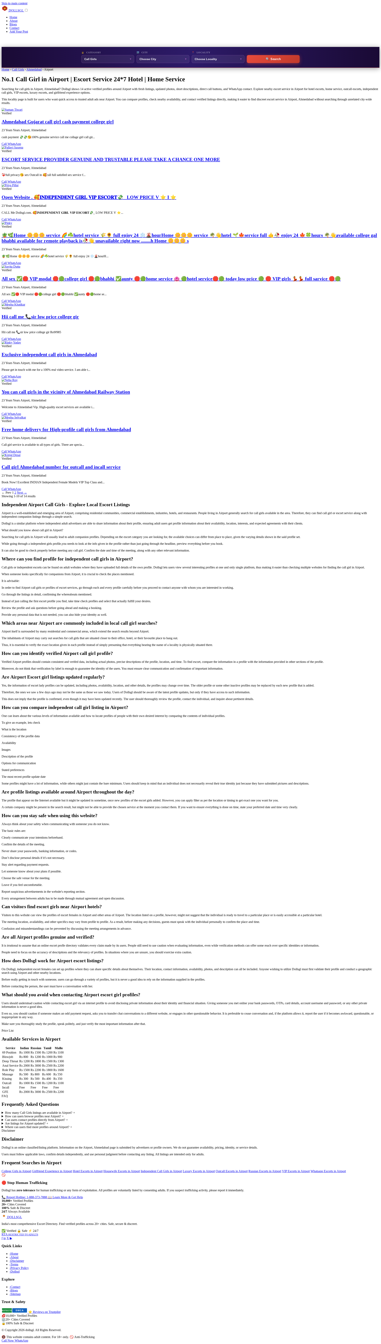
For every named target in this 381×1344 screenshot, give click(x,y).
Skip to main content (14, 3)
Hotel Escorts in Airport (88, 1171)
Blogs (13, 24)
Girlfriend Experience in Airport (52, 1171)
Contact (14, 28)
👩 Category (91, 52)
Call (5, 144)
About (13, 20)
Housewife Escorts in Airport (121, 1171)
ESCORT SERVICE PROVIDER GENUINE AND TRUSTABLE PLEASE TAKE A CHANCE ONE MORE (111, 159)
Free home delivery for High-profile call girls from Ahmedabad (66, 429)
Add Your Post (19, 31)
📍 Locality (201, 52)
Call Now (8, 1340)
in (4, 1238)
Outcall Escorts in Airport (232, 1171)
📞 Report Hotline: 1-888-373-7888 (25, 1197)
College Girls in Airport (16, 1171)
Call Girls (18, 69)
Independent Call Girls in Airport (161, 1171)
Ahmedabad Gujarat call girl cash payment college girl (58, 121)
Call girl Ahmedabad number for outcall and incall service (61, 467)
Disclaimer (17, 1260)
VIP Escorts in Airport (296, 1171)
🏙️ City (142, 52)
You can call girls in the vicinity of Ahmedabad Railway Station (66, 391)
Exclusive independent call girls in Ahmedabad (49, 354)
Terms (14, 1264)
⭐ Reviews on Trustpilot (44, 1312)
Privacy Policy (19, 1268)
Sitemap (15, 1294)
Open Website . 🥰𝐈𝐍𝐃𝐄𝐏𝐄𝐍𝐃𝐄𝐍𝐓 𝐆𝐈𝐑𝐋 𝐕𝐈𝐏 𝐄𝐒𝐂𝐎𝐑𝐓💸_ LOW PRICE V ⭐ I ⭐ (89, 197)
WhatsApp (14, 144)
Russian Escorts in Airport (264, 1171)
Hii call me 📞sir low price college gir (40, 316)
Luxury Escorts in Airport (199, 1171)
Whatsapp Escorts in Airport (328, 1171)
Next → (22, 492)
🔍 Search (273, 59)
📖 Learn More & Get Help (65, 1197)
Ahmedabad (34, 69)
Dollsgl (15, 1271)
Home (13, 17)
